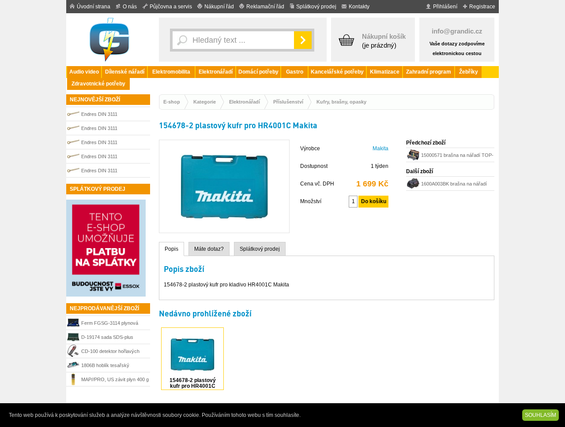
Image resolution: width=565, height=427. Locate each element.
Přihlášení (445, 7)
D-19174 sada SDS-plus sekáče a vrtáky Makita (107, 338)
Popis (171, 249)
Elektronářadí (216, 72)
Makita (380, 148)
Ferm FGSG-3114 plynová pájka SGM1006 (109, 324)
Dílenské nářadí (124, 72)
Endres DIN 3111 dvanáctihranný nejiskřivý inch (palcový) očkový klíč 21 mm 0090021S (113, 143)
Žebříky (468, 72)
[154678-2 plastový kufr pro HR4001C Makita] (224, 229)
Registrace (482, 7)
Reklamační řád (265, 7)
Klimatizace (384, 72)
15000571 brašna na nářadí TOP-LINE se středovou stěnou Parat (457, 156)
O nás (130, 7)
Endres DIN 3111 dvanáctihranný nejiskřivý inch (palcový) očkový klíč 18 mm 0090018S (113, 171)
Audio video (84, 72)
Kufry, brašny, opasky (341, 101)
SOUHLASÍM (540, 415)
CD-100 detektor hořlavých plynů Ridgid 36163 (110, 352)
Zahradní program (428, 72)
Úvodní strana (93, 7)
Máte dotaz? (209, 249)
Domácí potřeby (258, 72)
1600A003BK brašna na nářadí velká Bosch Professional (454, 185)
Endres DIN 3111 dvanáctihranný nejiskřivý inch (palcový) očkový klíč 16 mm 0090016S (113, 157)
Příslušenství (288, 101)
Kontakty (359, 7)
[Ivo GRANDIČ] (110, 40)
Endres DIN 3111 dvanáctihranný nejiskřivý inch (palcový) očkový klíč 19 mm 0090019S (113, 129)
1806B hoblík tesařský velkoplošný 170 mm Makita (111, 366)
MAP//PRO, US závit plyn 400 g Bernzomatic (115, 380)
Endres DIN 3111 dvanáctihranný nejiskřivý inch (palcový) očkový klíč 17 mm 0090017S (113, 115)
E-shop (171, 101)
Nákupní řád (219, 7)
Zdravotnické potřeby (98, 84)
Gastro (294, 72)
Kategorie (204, 101)
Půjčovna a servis (171, 7)
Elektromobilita (171, 72)
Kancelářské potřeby (337, 72)
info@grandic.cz (457, 31)
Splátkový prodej (316, 7)
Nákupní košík (384, 36)
